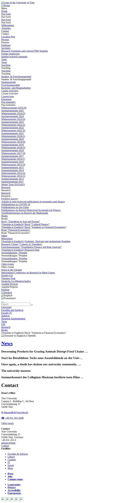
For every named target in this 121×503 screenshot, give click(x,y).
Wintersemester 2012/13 (13, 176)
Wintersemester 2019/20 (13, 142)
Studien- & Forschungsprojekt (16, 76)
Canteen (12, 459)
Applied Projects (9, 284)
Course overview (9, 90)
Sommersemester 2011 (12, 181)
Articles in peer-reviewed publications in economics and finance (33, 201)
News (7, 343)
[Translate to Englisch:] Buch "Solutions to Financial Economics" (33, 227)
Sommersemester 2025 (12, 110)
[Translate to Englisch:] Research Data (20, 250)
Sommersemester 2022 (12, 127)
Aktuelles (6, 28)
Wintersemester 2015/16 (13, 164)
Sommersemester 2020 (12, 139)
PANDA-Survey (9, 198)
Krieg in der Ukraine (11, 269)
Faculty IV (6, 313)
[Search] (31, 304)
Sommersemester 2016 (12, 161)
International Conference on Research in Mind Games (28, 272)
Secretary (6, 48)
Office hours (7, 423)
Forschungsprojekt (10, 85)
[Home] (5, 5)
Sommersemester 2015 (12, 167)
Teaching (5, 65)
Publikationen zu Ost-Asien (15, 207)
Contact (5, 31)
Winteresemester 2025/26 (13, 107)
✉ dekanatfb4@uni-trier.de (14, 412)
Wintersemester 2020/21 (13, 136)
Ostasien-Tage (8, 278)
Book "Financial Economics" (15, 230)
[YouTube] (12, 500)
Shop (10, 468)
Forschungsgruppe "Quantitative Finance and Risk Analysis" (31, 247)
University (6, 307)
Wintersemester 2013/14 (13, 173)
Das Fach (6, 14)
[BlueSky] (8, 500)
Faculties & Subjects (18, 454)
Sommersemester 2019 (12, 144)
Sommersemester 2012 (12, 179)
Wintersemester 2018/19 (13, 147)
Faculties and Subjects (12, 310)
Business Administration (13, 318)
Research (5, 187)
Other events (7, 264)
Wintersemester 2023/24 (13, 119)
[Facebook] (3, 500)
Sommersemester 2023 (12, 122)
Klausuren (6, 99)
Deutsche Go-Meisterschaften (16, 281)
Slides (4, 235)
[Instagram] (17, 500)
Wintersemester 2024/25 (13, 113)
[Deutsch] (6, 292)
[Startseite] (18, 2)
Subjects (5, 315)
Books (4, 215)
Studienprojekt (8, 82)
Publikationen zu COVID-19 (15, 204)
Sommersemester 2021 (12, 133)
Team (4, 59)
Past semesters (8, 102)
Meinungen (7, 238)
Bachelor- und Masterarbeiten (16, 88)
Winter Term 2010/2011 (13, 184)
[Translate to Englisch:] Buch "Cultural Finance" (25, 224)
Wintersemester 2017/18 (13, 153)
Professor (6, 45)
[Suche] (2, 301)
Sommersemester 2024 (12, 116)
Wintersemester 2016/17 (13, 159)
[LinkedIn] (21, 500)
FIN (3, 324)
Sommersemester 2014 (12, 170)
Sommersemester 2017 (12, 156)
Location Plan (8, 36)
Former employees (10, 53)
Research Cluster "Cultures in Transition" (21, 244)
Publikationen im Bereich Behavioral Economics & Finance (31, 210)
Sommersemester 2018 (12, 150)
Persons (5, 39)
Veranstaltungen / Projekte (14, 252)
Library (11, 456)
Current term (7, 96)
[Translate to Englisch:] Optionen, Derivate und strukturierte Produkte (35, 241)
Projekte (5, 289)
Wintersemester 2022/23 (13, 124)
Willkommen (7, 25)
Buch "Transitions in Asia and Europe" (20, 221)
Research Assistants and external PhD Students (24, 51)
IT (9, 462)
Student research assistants (14, 56)
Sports (11, 465)
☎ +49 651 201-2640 (12, 418)
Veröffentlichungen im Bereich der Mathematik (24, 213)
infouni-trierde (8, 443)
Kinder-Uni (7, 275)
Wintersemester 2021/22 (13, 130)
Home (4, 11)
